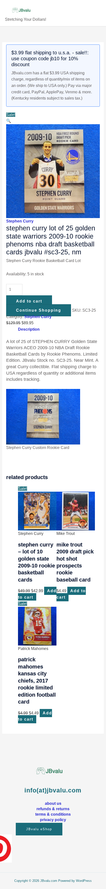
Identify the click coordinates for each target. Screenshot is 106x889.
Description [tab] (29, 329)
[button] (8, 121)
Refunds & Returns (53, 809)
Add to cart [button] (71, 594)
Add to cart (29, 301)
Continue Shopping (38, 310)
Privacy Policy (53, 819)
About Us (53, 803)
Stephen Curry (20, 221)
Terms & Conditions (53, 814)
